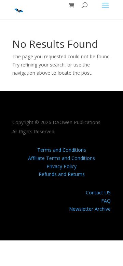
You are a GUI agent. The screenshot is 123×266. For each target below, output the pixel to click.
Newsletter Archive (90, 209)
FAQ (106, 200)
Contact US (98, 192)
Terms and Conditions (61, 150)
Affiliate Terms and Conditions (61, 158)
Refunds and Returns (62, 174)
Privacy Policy (61, 166)
